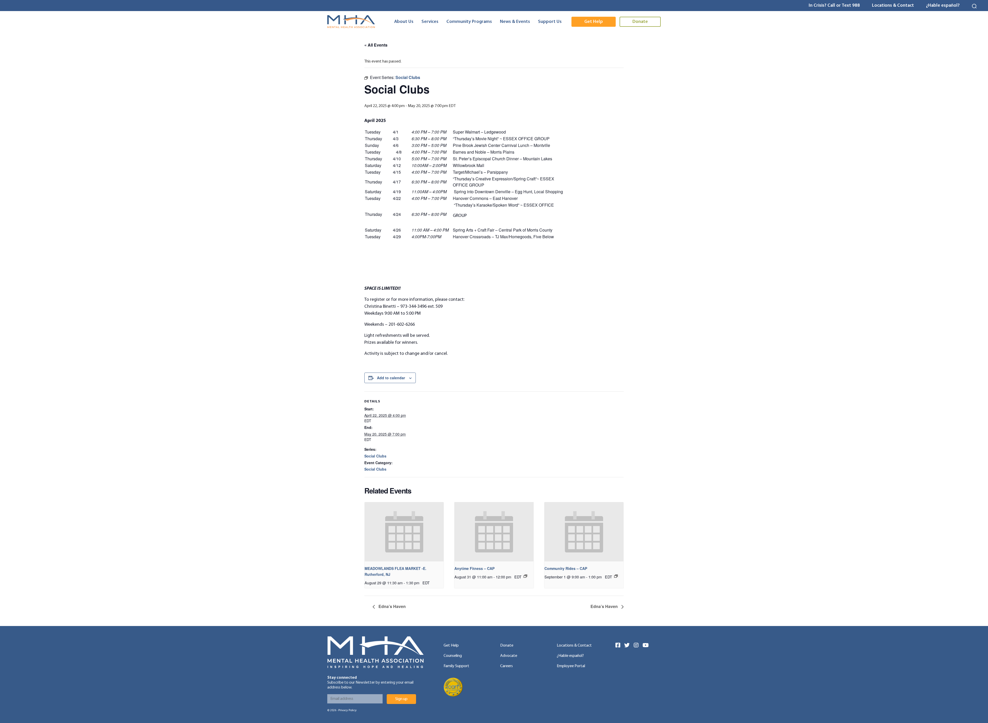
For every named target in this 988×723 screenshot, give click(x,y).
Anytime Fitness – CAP (474, 568)
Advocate (508, 656)
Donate (506, 645)
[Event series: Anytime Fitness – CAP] (525, 576)
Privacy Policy (347, 710)
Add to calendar (391, 377)
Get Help (451, 645)
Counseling (453, 656)
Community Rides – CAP (565, 568)
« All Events (375, 45)
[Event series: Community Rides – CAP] (616, 576)
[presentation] (404, 531)
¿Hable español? (943, 5)
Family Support (456, 666)
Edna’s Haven (391, 606)
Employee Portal (571, 666)
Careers (506, 666)
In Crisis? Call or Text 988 (834, 5)
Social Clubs (375, 456)
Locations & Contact (893, 5)
